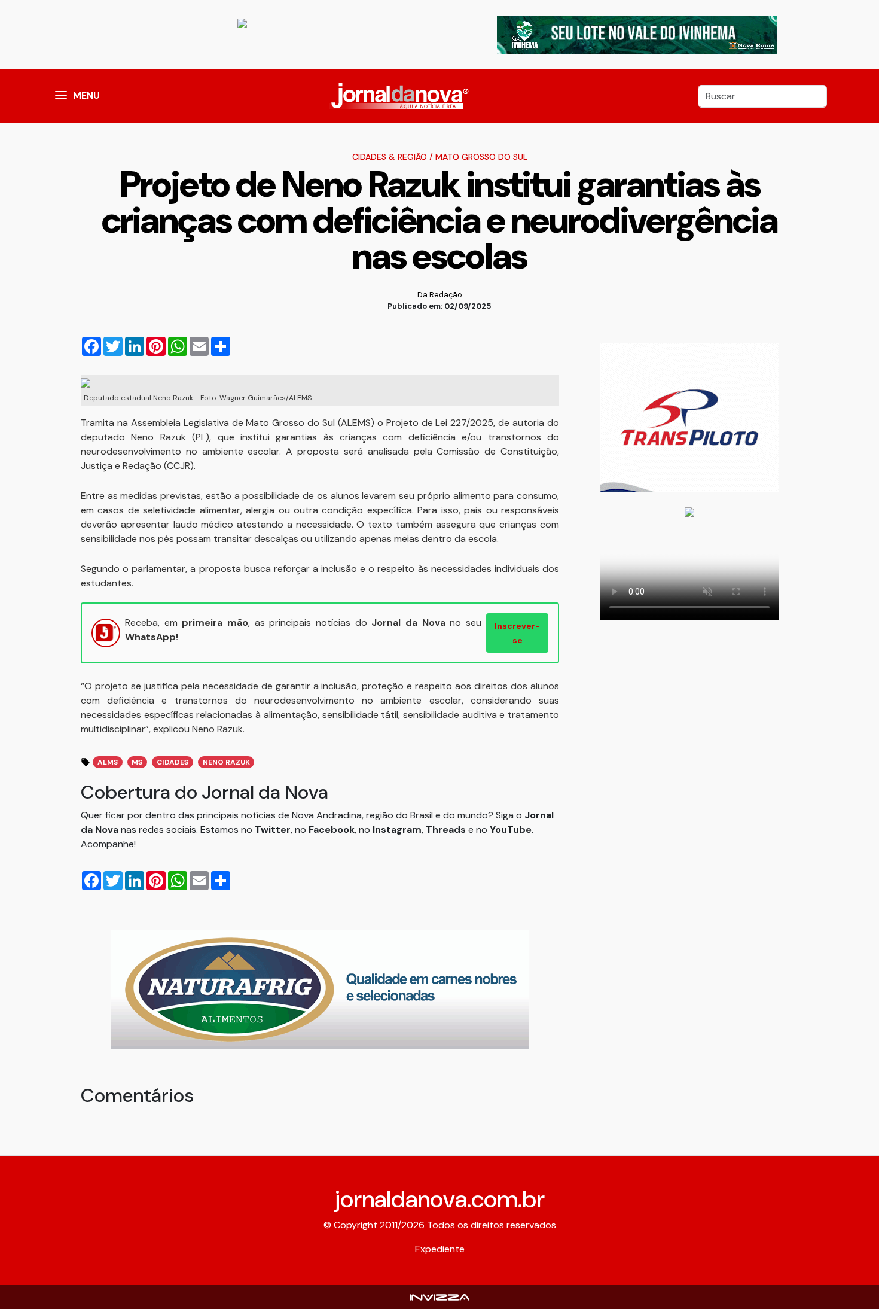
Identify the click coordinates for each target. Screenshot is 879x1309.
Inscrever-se (517, 633)
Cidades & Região (389, 156)
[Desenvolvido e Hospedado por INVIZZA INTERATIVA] (439, 1296)
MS (137, 762)
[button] (61, 96)
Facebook (332, 829)
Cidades (172, 762)
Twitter (273, 829)
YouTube (511, 829)
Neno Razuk (226, 762)
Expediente (440, 1249)
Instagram (397, 829)
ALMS (107, 762)
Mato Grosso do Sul (481, 156)
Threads (447, 829)
